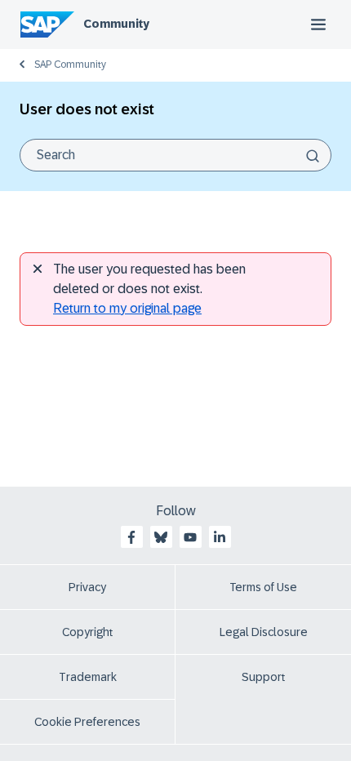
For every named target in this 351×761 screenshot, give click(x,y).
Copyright (87, 632)
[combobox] (175, 155)
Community (116, 23)
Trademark (88, 676)
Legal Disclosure (264, 632)
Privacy (87, 587)
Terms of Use (263, 587)
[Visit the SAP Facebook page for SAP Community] (131, 537)
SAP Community (70, 64)
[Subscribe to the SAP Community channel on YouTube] (190, 537)
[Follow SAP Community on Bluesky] (160, 537)
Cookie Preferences (87, 721)
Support (264, 676)
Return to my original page (127, 308)
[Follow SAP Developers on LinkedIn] (219, 537)
